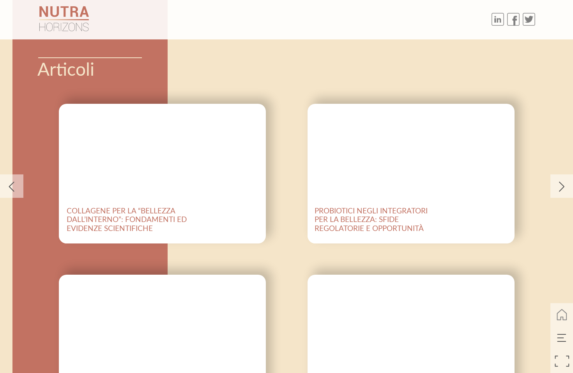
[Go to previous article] (11, 186)
